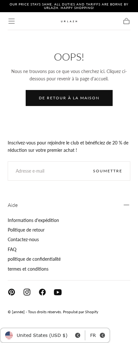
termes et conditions (28, 269)
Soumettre (107, 170)
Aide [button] (13, 205)
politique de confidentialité (34, 259)
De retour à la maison (69, 97)
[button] (11, 21)
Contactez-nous (23, 239)
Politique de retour (26, 230)
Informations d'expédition (33, 220)
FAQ (12, 249)
